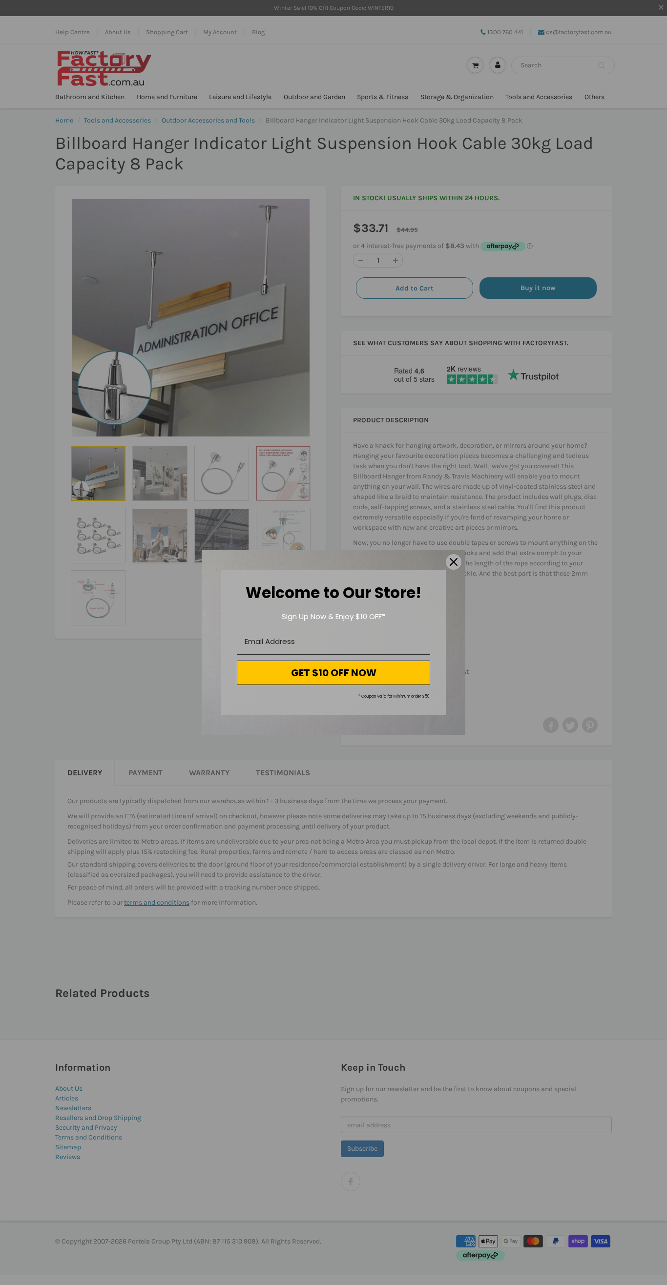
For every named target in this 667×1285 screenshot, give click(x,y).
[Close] (453, 562)
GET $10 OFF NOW (333, 673)
